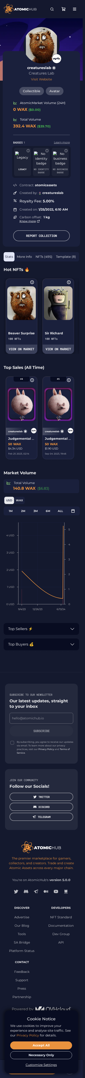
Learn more (62, 142)
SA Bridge (22, 942)
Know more (27, 221)
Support (21, 980)
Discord (44, 807)
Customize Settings (41, 1065)
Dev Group (61, 934)
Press (21, 988)
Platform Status (21, 951)
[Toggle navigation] (74, 9)
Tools (22, 934)
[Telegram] (36, 891)
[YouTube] (56, 891)
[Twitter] (16, 891)
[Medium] (46, 891)
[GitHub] (65, 891)
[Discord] (26, 891)
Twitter (44, 797)
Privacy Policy (46, 749)
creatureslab (39, 68)
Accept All (41, 1045)
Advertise (21, 917)
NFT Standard (61, 917)
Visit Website (41, 79)
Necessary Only (41, 1055)
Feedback (21, 972)
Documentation (61, 926)
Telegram (44, 817)
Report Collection (41, 235)
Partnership (21, 997)
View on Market (21, 349)
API (61, 942)
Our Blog (22, 926)
